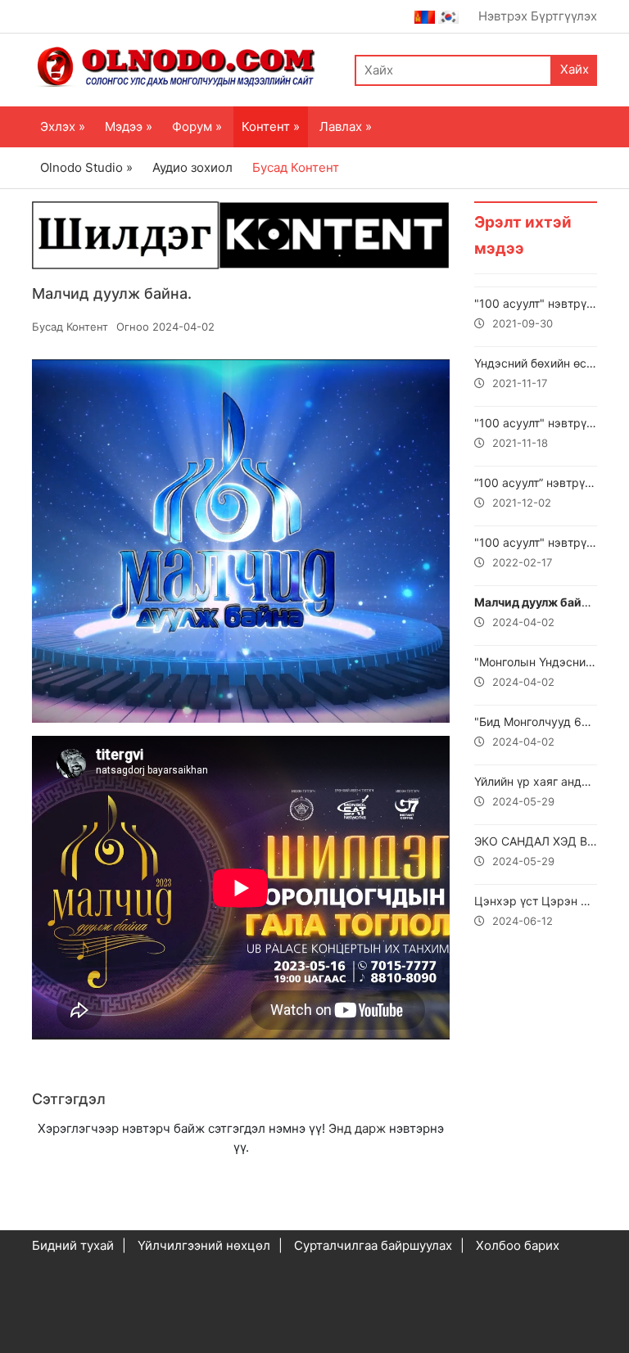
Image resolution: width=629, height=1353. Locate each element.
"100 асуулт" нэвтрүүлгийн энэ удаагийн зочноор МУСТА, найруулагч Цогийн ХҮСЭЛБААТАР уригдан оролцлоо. (535, 432)
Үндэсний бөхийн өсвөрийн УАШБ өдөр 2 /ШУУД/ (535, 373)
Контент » (271, 126)
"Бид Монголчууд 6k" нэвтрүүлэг (535, 731)
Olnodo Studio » (86, 167)
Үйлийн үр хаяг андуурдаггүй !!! (535, 791)
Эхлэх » (62, 126)
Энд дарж (357, 1128)
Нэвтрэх (502, 16)
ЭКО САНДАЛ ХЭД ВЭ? (535, 851)
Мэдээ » (128, 126)
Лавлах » (345, 126)
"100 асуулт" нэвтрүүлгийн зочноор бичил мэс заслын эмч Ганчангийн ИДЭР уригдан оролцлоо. (535, 552)
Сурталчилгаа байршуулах (373, 1245)
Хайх (574, 69)
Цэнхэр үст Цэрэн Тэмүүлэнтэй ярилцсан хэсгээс (535, 910)
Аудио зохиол (192, 167)
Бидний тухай (73, 1245)
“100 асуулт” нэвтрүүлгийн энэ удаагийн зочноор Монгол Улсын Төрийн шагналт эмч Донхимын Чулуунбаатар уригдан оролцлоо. (535, 492)
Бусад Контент (295, 167)
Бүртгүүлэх (564, 16)
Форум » (197, 126)
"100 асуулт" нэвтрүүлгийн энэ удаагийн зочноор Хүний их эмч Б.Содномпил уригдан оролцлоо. (535, 313)
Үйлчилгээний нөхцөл (204, 1245)
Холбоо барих (517, 1245)
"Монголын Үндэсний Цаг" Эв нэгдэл (535, 671)
